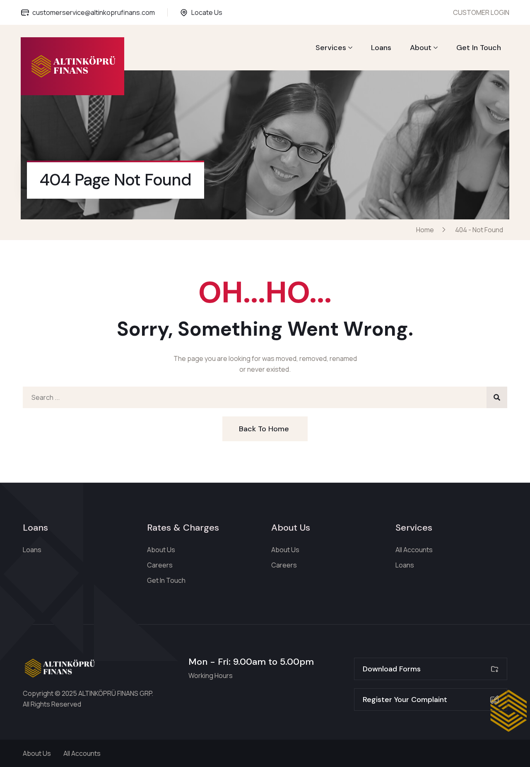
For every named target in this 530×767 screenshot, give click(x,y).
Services (331, 48)
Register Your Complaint (405, 699)
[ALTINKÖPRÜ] (72, 66)
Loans (381, 48)
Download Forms (392, 669)
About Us (161, 549)
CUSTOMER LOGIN (481, 12)
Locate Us (206, 12)
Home (426, 229)
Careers (160, 565)
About (420, 48)
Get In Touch (478, 48)
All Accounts (414, 549)
